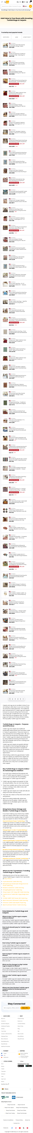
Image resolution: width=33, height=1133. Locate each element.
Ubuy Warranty (4, 1043)
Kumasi (2, 1066)
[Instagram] (16, 1128)
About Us (3, 1018)
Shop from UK (21, 1104)
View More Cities (4, 1084)
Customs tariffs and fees (6, 1033)
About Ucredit (20, 1033)
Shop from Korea (10, 1110)
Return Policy (20, 1026)
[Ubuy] (8, 2)
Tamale (2, 1068)
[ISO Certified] (16, 1097)
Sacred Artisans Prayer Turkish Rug (13, 821)
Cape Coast (3, 1079)
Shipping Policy (4, 1036)
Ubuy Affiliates (21, 1036)
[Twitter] (23, 1128)
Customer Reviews (21, 1023)
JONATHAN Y (27, 37)
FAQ (18, 1031)
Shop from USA (11, 1104)
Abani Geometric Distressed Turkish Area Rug (15, 900)
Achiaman (3, 1073)
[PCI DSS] (5, 1097)
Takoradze (3, 1071)
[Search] (30, 6)
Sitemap (2, 1028)
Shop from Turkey (10, 1113)
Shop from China (21, 1110)
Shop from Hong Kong (21, 1107)
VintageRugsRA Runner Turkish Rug (12, 890)
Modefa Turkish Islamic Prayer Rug (13, 849)
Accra (2, 1063)
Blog (19, 1028)
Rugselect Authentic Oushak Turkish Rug (15, 858)
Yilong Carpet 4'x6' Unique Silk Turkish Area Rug (16, 892)
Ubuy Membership (5, 1041)
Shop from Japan (9, 1107)
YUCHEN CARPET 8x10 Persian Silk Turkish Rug (15, 898)
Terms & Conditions (8, 1120)
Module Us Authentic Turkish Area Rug (13, 887)
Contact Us (3, 1021)
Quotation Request (5, 1023)
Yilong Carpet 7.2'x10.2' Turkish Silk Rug (15, 830)
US (26, 6)
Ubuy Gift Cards (21, 1038)
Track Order (3, 1031)
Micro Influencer (4, 1038)
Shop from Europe (22, 1113)
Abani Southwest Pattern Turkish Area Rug (14, 905)
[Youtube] (20, 1128)
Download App (21, 1018)
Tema (2, 1076)
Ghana (6, 1089)
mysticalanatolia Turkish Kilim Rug (12, 881)
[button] (27, 2)
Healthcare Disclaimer (5, 1046)
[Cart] (30, 2)
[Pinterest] (27, 1128)
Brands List (20, 1021)
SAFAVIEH (6, 37)
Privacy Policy (19, 1120)
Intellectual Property (5, 1026)
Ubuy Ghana (7, 878)
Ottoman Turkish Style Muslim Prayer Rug (14, 902)
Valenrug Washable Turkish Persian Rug (15, 840)
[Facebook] (12, 1128)
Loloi (16, 37)
